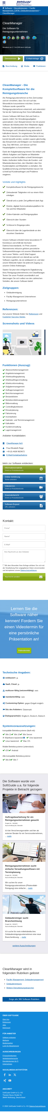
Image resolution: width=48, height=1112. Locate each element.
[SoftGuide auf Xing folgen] (5, 1080)
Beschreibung (11, 66)
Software (8, 8)
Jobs (4, 1025)
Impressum (6, 1028)
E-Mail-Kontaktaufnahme (16, 455)
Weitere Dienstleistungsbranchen (20, 988)
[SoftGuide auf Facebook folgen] (5, 1075)
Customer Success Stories (14, 317)
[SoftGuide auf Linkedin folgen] (10, 1075)
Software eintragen (9, 1037)
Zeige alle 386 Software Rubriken (24, 999)
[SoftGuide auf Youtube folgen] (10, 1080)
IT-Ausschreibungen (10, 1056)
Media (26, 66)
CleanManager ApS (14, 443)
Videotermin (24, 650)
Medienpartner (8, 1043)
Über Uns (6, 1019)
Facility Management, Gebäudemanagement (25, 980)
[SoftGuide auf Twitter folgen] (15, 1075)
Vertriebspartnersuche (10, 1058)
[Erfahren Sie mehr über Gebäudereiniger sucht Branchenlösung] (24, 918)
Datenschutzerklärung (28, 570)
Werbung (6, 1040)
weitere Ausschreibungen (24, 946)
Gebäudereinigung (14, 984)
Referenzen (34, 314)
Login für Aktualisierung (11, 1046)
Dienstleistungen (21, 8)
